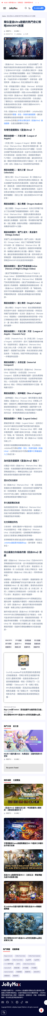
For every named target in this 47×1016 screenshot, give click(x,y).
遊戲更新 (15, 976)
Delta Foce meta (20, 956)
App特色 (36, 960)
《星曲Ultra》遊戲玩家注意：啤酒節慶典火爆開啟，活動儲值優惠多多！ (22, 809)
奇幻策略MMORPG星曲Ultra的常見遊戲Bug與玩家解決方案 (23, 939)
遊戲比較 (18, 647)
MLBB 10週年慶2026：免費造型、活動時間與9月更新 (20, 2)
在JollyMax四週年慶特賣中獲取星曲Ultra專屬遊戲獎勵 (23, 908)
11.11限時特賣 (8, 964)
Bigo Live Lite (8, 956)
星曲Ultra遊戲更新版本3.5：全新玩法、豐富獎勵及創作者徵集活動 (23, 876)
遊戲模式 (8, 647)
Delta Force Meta (18, 960)
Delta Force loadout (34, 956)
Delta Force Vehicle (29, 964)
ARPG (18, 964)
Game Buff (7, 968)
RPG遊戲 (18, 640)
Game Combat (8, 972)
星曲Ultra (18, 644)
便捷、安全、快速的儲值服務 (24, 114)
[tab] (5, 31)
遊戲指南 (37, 644)
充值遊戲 (19, 972)
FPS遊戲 (34, 968)
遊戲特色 (27, 647)
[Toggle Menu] (4, 8)
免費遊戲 (28, 640)
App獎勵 (6, 960)
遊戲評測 (37, 647)
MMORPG (8, 640)
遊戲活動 (16, 968)
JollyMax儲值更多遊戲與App (15, 543)
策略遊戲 (28, 644)
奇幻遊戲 (37, 640)
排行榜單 (8, 644)
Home (4, 16)
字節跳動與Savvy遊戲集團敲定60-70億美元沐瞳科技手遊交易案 (23, 844)
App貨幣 (28, 960)
